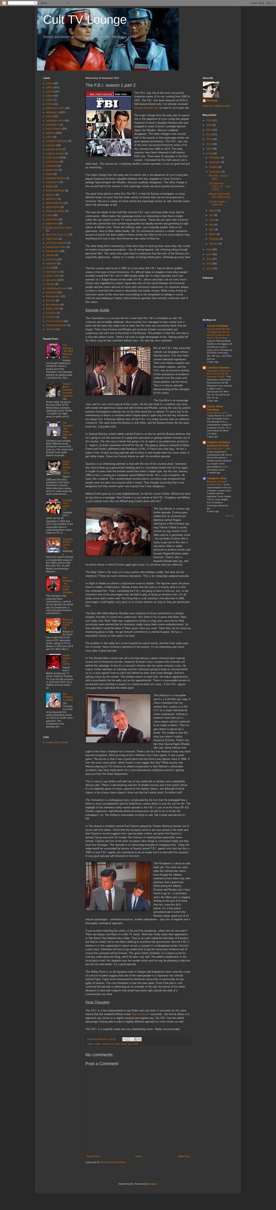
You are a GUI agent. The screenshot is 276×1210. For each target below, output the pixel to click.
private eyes (52, 251)
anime (49, 116)
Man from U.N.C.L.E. (57, 234)
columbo (51, 145)
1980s (49, 95)
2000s (49, 104)
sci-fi (48, 267)
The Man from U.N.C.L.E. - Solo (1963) (219, 186)
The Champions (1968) (68, 697)
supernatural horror (56, 288)
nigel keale (52, 238)
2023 (209, 134)
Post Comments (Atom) (113, 1162)
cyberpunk (52, 165)
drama (49, 174)
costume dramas (55, 153)
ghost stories (53, 207)
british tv (50, 133)
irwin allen (51, 219)
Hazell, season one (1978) (67, 660)
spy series (133, 1044)
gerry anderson (54, 202)
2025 (209, 125)
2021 (209, 144)
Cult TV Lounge (85, 19)
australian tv (52, 124)
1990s (49, 100)
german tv (51, 198)
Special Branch (141, 1014)
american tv (107, 1044)
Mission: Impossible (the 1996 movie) (219, 195)
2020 (209, 148)
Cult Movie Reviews (218, 367)
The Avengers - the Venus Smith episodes (68, 585)
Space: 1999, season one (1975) (67, 467)
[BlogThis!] (128, 1039)
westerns (51, 329)
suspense (51, 292)
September (215, 171)
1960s (98, 1044)
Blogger (153, 1184)
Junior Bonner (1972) (217, 413)
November (215, 162)
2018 (209, 249)
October (213, 167)
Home (138, 1156)
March (213, 234)
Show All (229, 516)
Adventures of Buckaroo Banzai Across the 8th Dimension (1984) (219, 374)
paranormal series (56, 247)
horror (49, 215)
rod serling (52, 259)
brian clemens (54, 128)
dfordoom (212, 100)
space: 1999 (53, 275)
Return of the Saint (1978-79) (68, 624)
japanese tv (52, 223)
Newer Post (92, 1156)
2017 (209, 254)
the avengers (53, 296)
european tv (52, 182)
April (212, 229)
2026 (209, 120)
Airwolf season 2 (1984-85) (218, 203)
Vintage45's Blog (216, 478)
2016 (209, 259)
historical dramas (55, 211)
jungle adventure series (59, 227)
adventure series (55, 108)
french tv (50, 194)
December (215, 157)
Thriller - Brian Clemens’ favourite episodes (68, 390)
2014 (209, 268)
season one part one (146, 107)
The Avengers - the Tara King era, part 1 (68, 351)
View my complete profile (216, 105)
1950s (49, 83)
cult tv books (53, 161)
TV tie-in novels (54, 321)
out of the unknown (56, 242)
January (214, 243)
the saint (50, 300)
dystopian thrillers (55, 178)
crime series (121, 1044)
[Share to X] (132, 1039)
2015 (209, 263)
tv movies (51, 313)
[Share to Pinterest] (140, 1039)
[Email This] (124, 1039)
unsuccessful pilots (56, 325)
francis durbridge (55, 190)
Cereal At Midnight (217, 325)
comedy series (54, 149)
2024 (209, 129)
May (211, 224)
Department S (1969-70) (67, 505)
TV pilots (51, 317)
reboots (50, 255)
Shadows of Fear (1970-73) (68, 543)
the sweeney (53, 304)
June (212, 220)
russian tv (51, 263)
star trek (50, 284)
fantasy (50, 186)
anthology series (55, 120)
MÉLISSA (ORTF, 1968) (219, 449)
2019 (209, 153)
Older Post (184, 1156)
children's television (57, 141)
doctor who (52, 169)
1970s (49, 91)
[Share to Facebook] (136, 1039)
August (213, 210)
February (214, 238)
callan (49, 137)
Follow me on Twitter (57, 742)
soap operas (53, 271)
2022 (209, 139)
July (211, 215)
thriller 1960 (52, 308)
